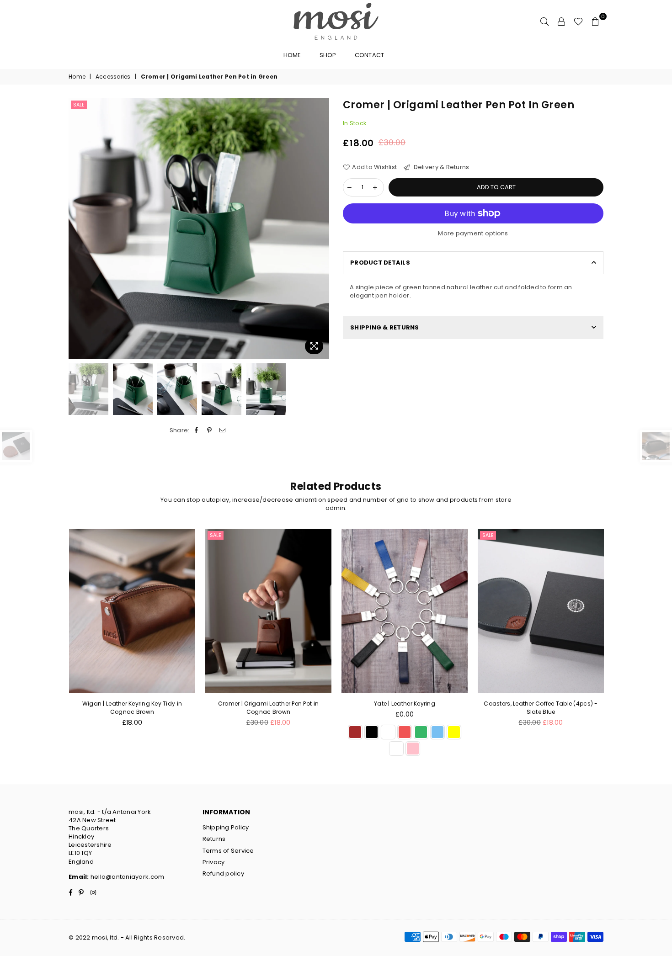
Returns (214, 838)
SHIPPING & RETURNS (384, 327)
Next (321, 228)
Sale (79, 104)
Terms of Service (228, 850)
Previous (77, 228)
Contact (369, 55)
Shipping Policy (226, 827)
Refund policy (223, 873)
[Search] (544, 21)
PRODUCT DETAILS (380, 262)
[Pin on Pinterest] (209, 430)
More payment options (473, 233)
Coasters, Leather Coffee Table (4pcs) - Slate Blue (540, 708)
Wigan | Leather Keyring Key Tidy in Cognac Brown (132, 708)
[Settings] (561, 21)
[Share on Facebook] (196, 430)
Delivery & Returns (440, 167)
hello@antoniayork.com (127, 876)
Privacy (214, 862)
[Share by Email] (222, 430)
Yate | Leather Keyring (404, 703)
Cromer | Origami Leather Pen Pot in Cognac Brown (268, 708)
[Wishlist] (578, 21)
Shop (328, 55)
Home (292, 55)
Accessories (113, 76)
